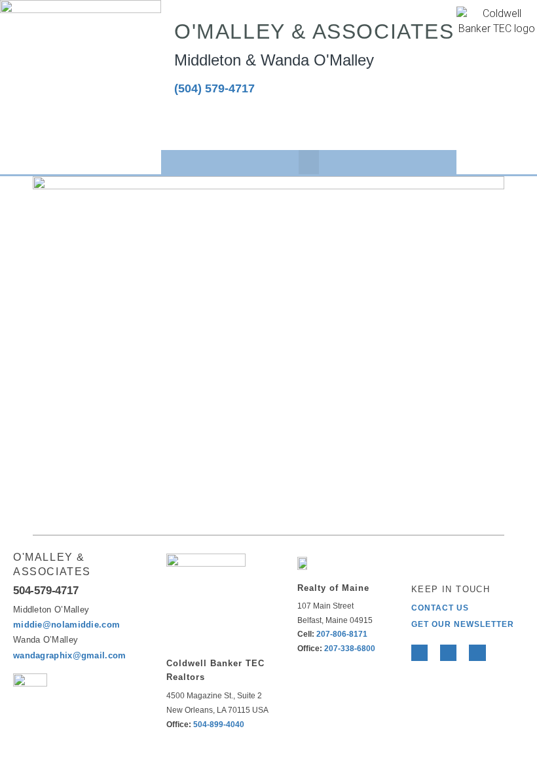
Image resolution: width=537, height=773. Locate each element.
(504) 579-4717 (214, 88)
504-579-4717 (46, 590)
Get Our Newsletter (462, 624)
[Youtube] (477, 653)
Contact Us (440, 608)
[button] (309, 162)
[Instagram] (260, 125)
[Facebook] (419, 653)
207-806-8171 (341, 634)
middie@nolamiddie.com (66, 625)
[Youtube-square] (223, 125)
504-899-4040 (218, 724)
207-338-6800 (349, 648)
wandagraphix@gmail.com (69, 655)
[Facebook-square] (185, 125)
